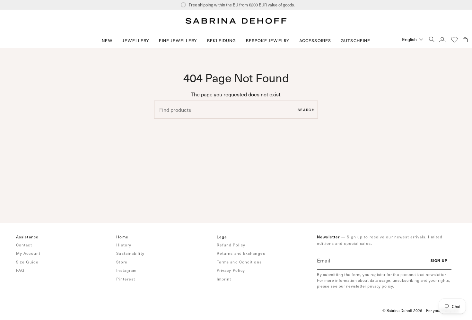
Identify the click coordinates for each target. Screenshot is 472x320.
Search (306, 109)
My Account (28, 253)
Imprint (224, 279)
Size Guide (27, 262)
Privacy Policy (231, 270)
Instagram (126, 270)
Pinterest (125, 279)
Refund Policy (231, 245)
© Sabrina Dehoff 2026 (402, 310)
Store (121, 262)
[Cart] (465, 39)
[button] (136, 40)
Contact (24, 245)
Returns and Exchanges (241, 253)
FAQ (20, 270)
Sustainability (130, 253)
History (123, 245)
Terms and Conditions (239, 262)
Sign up (439, 260)
